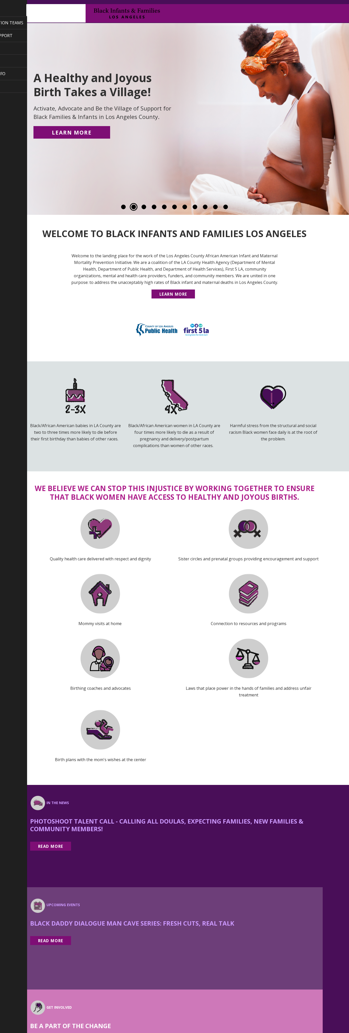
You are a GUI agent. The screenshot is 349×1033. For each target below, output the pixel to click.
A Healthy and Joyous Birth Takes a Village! (102, 95)
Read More (50, 846)
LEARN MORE (72, 132)
